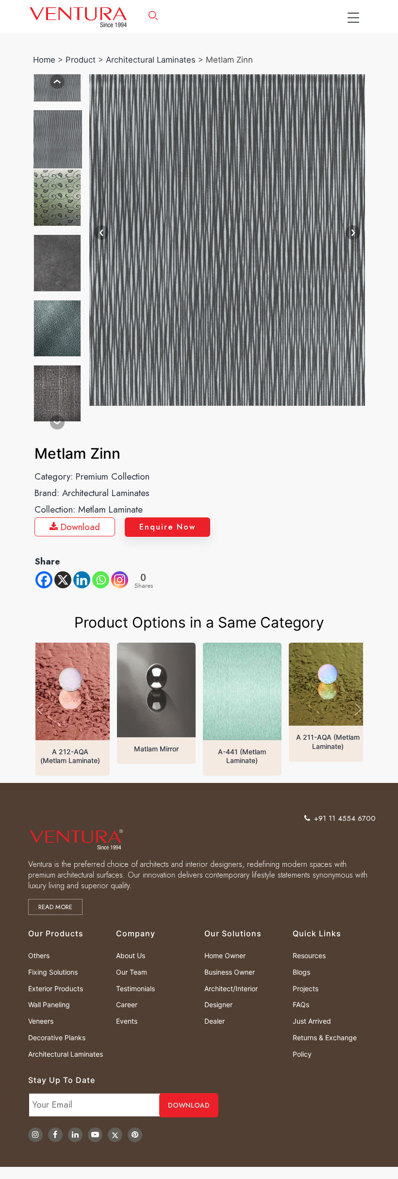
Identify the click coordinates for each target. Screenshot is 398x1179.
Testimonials (135, 988)
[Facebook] (43, 579)
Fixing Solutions (53, 972)
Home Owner (225, 955)
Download (79, 526)
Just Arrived (312, 1021)
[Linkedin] (81, 579)
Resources (309, 955)
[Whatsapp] (100, 579)
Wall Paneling (49, 1004)
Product (81, 60)
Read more (55, 907)
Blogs (301, 972)
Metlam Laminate (110, 509)
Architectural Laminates (151, 60)
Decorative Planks (56, 1037)
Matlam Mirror (156, 749)
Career (126, 1004)
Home (44, 60)
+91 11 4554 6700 (345, 818)
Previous (57, 81)
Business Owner (229, 972)
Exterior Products (55, 988)
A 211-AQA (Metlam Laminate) (328, 741)
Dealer (214, 1021)
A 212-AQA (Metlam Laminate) (70, 755)
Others (39, 955)
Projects (305, 988)
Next (57, 422)
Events (126, 1021)
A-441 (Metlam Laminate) (242, 755)
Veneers (40, 1021)
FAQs (301, 1004)
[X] (62, 579)
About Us (130, 955)
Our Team (131, 972)
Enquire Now (167, 526)
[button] (40, 709)
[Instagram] (119, 579)
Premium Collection (112, 476)
